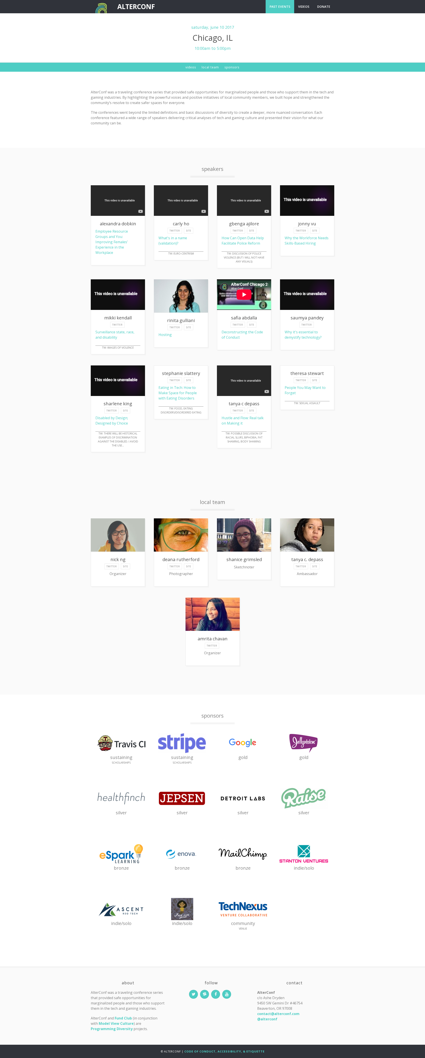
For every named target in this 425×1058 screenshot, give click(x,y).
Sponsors (232, 67)
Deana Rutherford (180, 559)
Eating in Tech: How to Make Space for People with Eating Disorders (177, 393)
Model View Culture (116, 1023)
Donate (323, 6)
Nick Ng (118, 559)
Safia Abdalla (244, 318)
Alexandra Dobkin (118, 224)
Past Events (280, 6)
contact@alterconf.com (278, 1013)
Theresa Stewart (307, 373)
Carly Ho (181, 224)
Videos (303, 6)
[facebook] (215, 994)
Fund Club (123, 1018)
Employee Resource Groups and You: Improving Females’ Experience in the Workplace (111, 242)
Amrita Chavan (213, 639)
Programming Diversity (112, 1028)
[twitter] (193, 994)
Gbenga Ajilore (244, 224)
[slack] (204, 994)
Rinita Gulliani (181, 320)
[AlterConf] (102, 6)
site (188, 230)
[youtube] (226, 994)
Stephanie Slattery (181, 373)
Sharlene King (118, 404)
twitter (175, 230)
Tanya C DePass (244, 404)
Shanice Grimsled (244, 559)
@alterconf (267, 1019)
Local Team (210, 67)
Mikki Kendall (118, 318)
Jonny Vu (307, 224)
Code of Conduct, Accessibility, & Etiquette (224, 1051)
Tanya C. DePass (307, 559)
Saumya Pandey (307, 318)
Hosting (165, 334)
